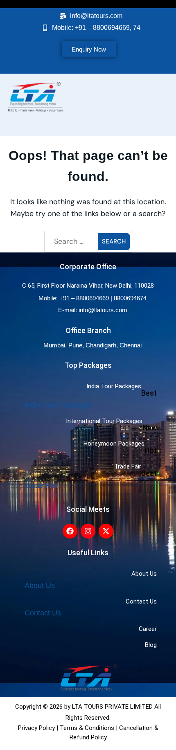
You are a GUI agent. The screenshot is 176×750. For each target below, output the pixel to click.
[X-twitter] (106, 531)
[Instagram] (88, 531)
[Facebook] (70, 531)
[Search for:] (72, 241)
